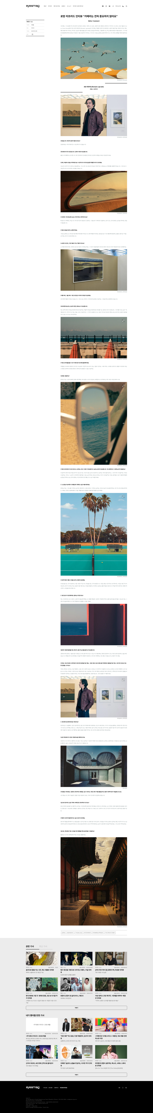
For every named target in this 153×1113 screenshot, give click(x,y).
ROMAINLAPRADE (98, 932)
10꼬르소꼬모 (79, 932)
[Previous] (64, 337)
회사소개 (118, 6)
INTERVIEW (87, 932)
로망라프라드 (70, 932)
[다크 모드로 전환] (123, 6)
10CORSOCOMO (110, 932)
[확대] (123, 320)
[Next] (123, 337)
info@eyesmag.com (72, 1099)
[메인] (33, 6)
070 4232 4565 (62, 1099)
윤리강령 (50, 1087)
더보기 (76, 1007)
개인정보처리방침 (63, 1087)
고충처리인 (56, 1087)
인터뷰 (63, 932)
